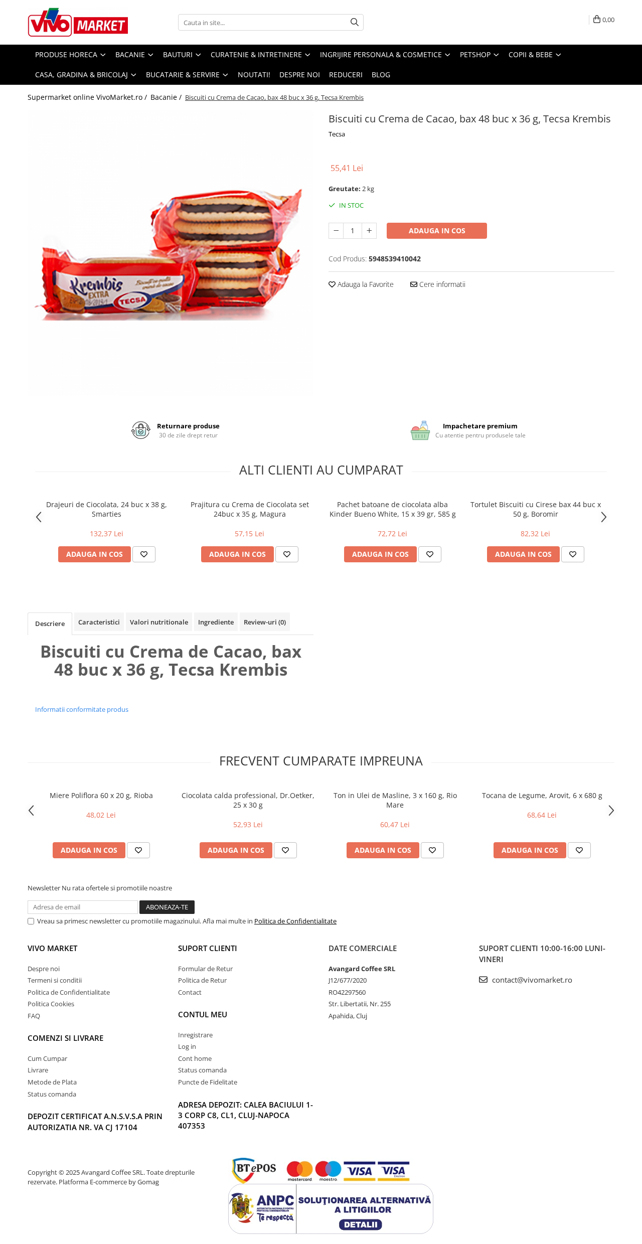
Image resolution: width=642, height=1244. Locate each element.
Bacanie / (167, 97)
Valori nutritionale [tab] (159, 622)
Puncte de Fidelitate (207, 1081)
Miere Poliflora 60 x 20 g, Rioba (101, 795)
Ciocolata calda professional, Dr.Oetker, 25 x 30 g (248, 800)
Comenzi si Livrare (65, 1038)
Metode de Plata (52, 1081)
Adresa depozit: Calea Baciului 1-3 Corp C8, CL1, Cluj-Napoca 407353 (245, 1115)
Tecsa (337, 133)
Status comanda (52, 1094)
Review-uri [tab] (265, 622)
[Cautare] (355, 22)
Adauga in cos (437, 230)
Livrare (38, 1069)
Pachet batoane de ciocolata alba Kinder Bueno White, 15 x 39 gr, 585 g (393, 509)
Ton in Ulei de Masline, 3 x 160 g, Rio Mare (395, 800)
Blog (381, 74)
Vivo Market (52, 948)
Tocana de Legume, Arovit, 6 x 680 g (542, 795)
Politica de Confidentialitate (295, 920)
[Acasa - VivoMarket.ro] (78, 22)
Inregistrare (195, 1034)
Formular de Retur (205, 968)
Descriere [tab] (50, 623)
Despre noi (299, 74)
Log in (187, 1046)
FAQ (34, 1015)
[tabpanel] (170, 253)
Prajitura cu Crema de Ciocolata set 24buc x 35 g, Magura (250, 509)
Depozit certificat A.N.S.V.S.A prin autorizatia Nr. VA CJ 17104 (95, 1121)
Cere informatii (441, 284)
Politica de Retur (202, 980)
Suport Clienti (207, 948)
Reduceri (346, 74)
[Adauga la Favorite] (143, 554)
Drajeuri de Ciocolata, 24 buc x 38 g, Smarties (106, 509)
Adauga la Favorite (365, 284)
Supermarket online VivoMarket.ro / (88, 97)
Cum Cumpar (47, 1058)
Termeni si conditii (55, 980)
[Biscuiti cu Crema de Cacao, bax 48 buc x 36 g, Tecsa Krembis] (170, 253)
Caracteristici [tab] (99, 622)
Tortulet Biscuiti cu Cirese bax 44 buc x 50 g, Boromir (535, 509)
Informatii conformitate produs (81, 709)
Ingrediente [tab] (216, 622)
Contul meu (202, 1014)
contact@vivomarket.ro (531, 980)
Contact (190, 992)
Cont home (195, 1058)
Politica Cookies (51, 1003)
